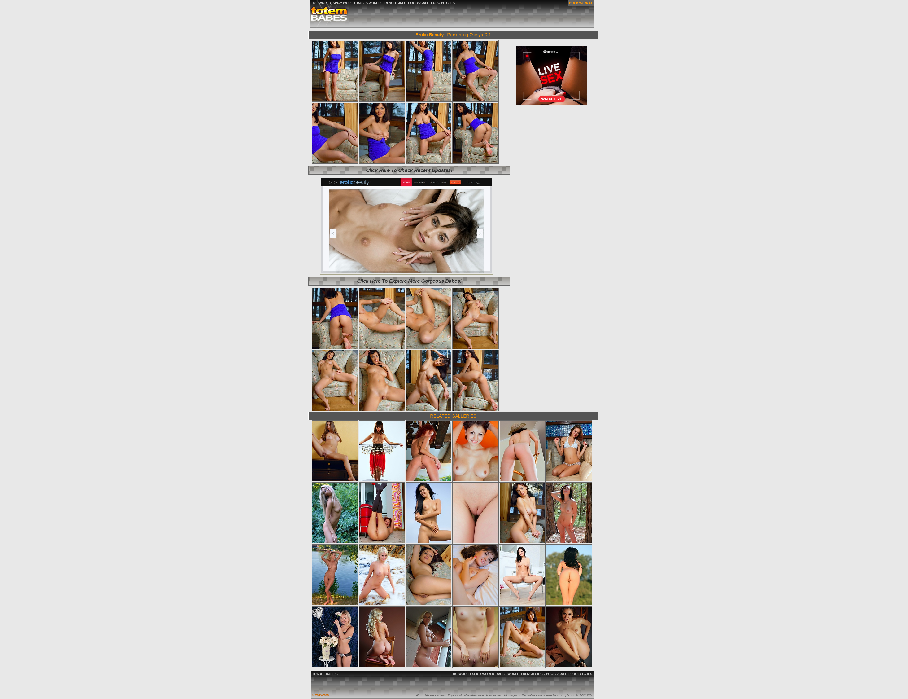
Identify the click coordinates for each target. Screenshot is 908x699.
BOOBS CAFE (556, 674)
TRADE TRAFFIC (325, 674)
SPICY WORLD (483, 674)
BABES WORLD (507, 674)
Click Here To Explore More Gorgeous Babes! (409, 281)
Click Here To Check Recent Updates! (409, 170)
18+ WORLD (461, 674)
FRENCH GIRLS (533, 674)
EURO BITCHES (580, 674)
